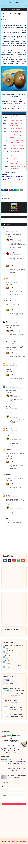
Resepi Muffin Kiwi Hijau (16, 158)
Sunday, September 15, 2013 (15, 331)
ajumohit (8, 449)
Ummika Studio (10, 364)
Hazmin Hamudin (11, 342)
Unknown (8, 300)
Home (4, 9)
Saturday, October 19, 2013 (11, 520)
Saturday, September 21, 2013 (15, 508)
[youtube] (23, 560)
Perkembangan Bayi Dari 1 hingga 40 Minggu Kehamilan (17, 715)
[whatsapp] (18, 560)
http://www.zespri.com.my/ (18, 103)
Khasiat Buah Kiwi (15, 151)
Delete (11, 236)
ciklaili (17, 210)
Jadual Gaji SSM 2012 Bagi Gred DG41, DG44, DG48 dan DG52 (17, 776)
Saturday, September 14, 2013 (11, 231)
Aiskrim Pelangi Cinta (16, 131)
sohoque (8, 495)
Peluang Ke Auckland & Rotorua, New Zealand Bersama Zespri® (17, 135)
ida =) (7, 321)
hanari (8, 518)
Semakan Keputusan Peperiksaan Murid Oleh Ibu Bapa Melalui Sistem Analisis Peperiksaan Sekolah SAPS (17, 691)
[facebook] (5, 560)
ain (7, 278)
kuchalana (13, 253)
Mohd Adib (9, 429)
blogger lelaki (10, 230)
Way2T (13, 841)
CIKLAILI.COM (14, 3)
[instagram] (14, 560)
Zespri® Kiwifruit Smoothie (17, 120)
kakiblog (8, 407)
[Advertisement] (14, 577)
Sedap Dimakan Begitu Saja (17, 148)
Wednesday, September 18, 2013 (12, 496)
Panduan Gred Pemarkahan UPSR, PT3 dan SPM (16, 699)
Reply (8, 236)
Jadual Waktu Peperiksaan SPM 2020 (13, 665)
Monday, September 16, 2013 (15, 353)
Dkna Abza (9, 474)
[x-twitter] (9, 560)
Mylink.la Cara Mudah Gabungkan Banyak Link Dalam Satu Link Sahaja (13, 750)
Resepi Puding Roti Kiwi (16, 128)
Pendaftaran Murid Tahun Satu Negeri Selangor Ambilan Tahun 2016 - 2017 (17, 681)
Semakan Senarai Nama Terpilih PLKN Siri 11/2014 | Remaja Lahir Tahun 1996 (16, 707)
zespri (7, 9)
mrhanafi (8, 386)
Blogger (24, 841)
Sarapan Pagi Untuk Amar (17, 145)
